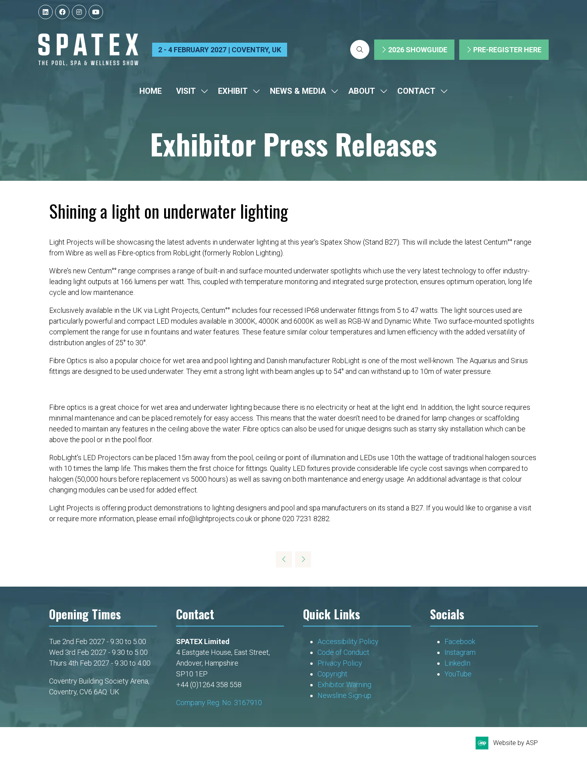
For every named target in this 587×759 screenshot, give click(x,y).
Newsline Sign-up (344, 695)
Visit (186, 91)
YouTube (458, 674)
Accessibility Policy (348, 641)
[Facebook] (62, 12)
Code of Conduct (343, 652)
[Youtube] (96, 12)
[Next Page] (303, 559)
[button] (359, 49)
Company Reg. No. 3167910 (219, 702)
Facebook (459, 641)
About (361, 91)
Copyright (333, 674)
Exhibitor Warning (344, 684)
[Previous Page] (284, 559)
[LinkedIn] (45, 12)
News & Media (298, 91)
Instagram (460, 652)
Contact (416, 91)
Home (150, 91)
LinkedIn (457, 663)
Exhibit (233, 91)
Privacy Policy (340, 663)
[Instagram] (79, 12)
